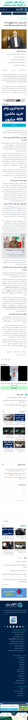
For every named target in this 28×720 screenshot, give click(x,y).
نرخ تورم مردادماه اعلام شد (21, 561)
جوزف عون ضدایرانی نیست (19, 56)
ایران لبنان (23, 351)
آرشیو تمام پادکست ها (19, 683)
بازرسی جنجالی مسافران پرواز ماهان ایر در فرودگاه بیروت (14, 405)
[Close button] (27, 703)
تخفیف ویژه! (14, 388)
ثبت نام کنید (9, 709)
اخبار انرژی (22, 667)
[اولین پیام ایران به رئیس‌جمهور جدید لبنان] (14, 242)
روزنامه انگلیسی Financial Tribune (16, 639)
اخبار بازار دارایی (21, 669)
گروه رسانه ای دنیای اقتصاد (18, 632)
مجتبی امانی (16, 351)
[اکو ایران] (21, 9)
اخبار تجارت (22, 664)
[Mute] (4, 380)
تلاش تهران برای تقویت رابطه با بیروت (17, 59)
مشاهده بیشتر (5, 584)
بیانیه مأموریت (20, 695)
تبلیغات (22, 688)
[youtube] (17, 627)
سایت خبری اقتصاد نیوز (18, 636)
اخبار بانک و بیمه (20, 671)
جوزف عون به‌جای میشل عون (18, 65)
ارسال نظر (6, 521)
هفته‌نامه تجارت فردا (19, 646)
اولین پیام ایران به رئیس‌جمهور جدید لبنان (15, 251)
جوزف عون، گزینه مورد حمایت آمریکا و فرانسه (16, 62)
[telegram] (13, 627)
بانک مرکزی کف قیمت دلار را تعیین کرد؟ (18, 570)
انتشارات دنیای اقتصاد (19, 648)
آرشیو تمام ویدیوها (20, 680)
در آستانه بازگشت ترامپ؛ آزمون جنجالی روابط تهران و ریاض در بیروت (13, 401)
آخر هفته (22, 678)
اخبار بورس (22, 660)
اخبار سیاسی (21, 673)
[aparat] (7, 627)
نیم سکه (7, 13)
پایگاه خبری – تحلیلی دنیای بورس (16, 643)
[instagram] (23, 627)
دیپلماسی (21, 18)
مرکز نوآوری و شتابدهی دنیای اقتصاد (16, 650)
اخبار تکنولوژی (21, 676)
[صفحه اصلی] (14, 713)
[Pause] (2, 380)
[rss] (4, 627)
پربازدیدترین (20, 557)
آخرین (25, 557)
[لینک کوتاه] (9, 360)
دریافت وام (14, 125)
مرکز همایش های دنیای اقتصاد (17, 641)
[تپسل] (2, 104)
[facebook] (10, 627)
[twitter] (20, 627)
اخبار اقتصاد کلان (20, 657)
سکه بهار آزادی (23, 13)
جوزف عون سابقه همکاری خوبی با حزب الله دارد (15, 54)
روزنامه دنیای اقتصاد (19, 634)
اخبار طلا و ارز (21, 662)
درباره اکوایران (21, 693)
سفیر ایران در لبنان (22, 354)
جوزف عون (9, 351)
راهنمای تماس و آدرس (19, 691)
